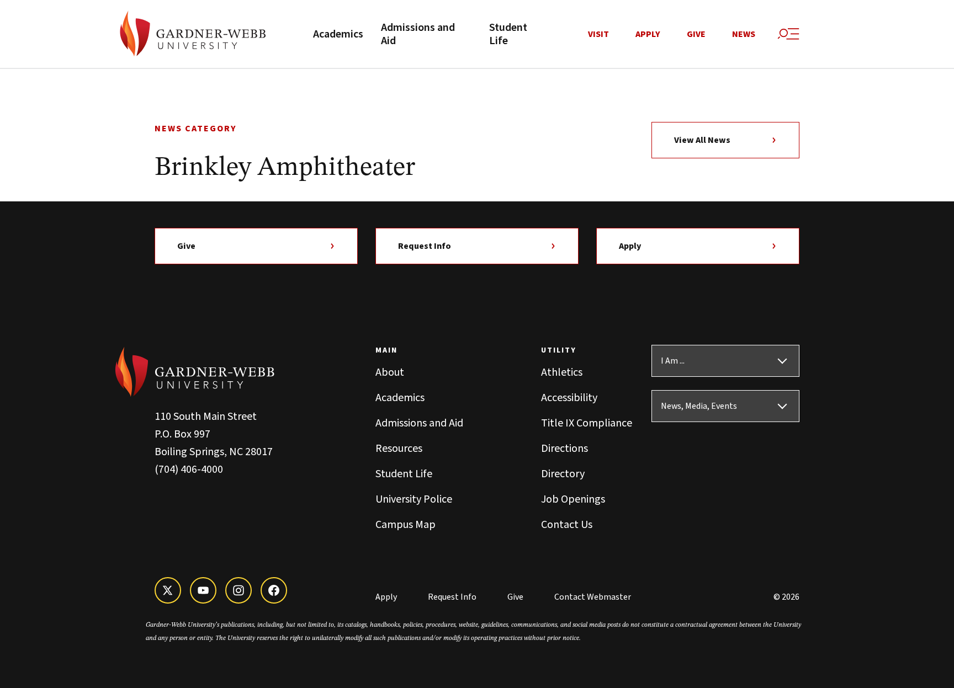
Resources (398, 448)
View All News (702, 140)
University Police (413, 499)
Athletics (561, 372)
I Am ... (673, 361)
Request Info (424, 246)
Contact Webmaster (592, 597)
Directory (563, 474)
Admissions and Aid (418, 34)
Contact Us (566, 524)
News (743, 34)
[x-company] (168, 590)
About (389, 372)
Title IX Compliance (586, 423)
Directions (564, 448)
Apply (647, 34)
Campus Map (405, 524)
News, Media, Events (699, 406)
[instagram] (238, 590)
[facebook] (274, 590)
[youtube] (203, 590)
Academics (338, 34)
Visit (598, 34)
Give (696, 34)
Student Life (508, 34)
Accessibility (569, 398)
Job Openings (573, 499)
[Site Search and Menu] (788, 34)
